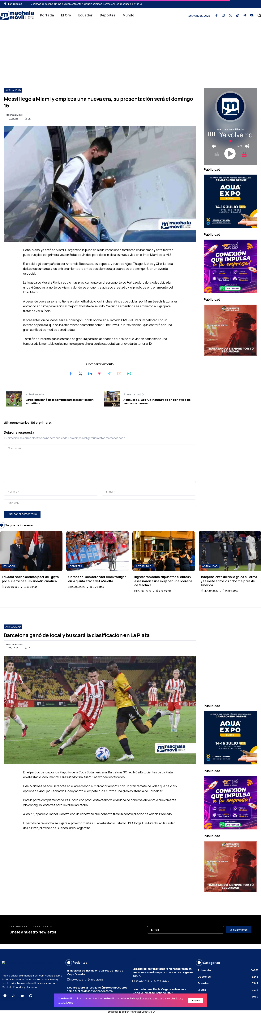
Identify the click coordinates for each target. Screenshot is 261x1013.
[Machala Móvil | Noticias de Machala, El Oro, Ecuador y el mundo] (17, 15)
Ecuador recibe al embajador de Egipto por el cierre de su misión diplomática (30, 579)
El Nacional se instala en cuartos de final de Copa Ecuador (95, 972)
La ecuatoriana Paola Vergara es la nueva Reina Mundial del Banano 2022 (159, 991)
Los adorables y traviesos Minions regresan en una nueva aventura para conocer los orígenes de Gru (162, 972)
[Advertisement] (130, 52)
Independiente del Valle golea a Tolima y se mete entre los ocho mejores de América (229, 581)
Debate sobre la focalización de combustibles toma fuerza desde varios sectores (97, 989)
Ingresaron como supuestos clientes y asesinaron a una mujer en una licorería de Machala (163, 581)
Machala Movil (14, 114)
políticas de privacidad (150, 998)
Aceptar (196, 1000)
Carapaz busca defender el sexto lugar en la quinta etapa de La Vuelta (97, 579)
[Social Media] (216, 15)
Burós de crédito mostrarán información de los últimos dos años (68, 4)
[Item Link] (31, 551)
